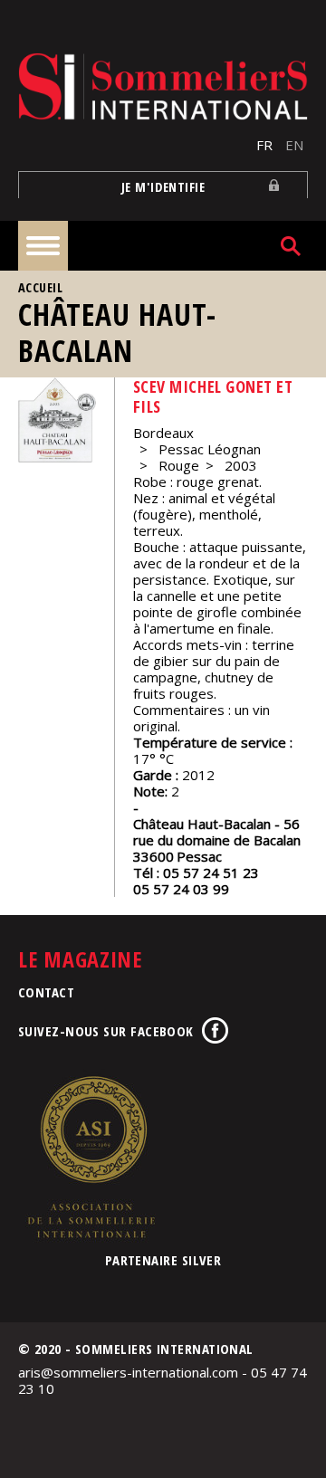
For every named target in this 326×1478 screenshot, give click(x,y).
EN (294, 145)
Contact (46, 992)
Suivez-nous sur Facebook (106, 1031)
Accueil (40, 287)
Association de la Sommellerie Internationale (90, 1157)
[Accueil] (163, 86)
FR (264, 145)
